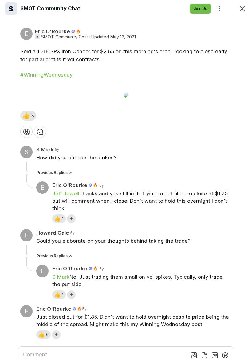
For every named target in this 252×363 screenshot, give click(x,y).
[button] (28, 116)
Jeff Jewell (65, 193)
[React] (26, 132)
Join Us (200, 8)
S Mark (60, 277)
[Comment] (40, 132)
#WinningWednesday (46, 75)
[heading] (50, 8)
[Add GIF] (215, 355)
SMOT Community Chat (64, 36)
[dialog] (126, 181)
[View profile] (11, 8)
